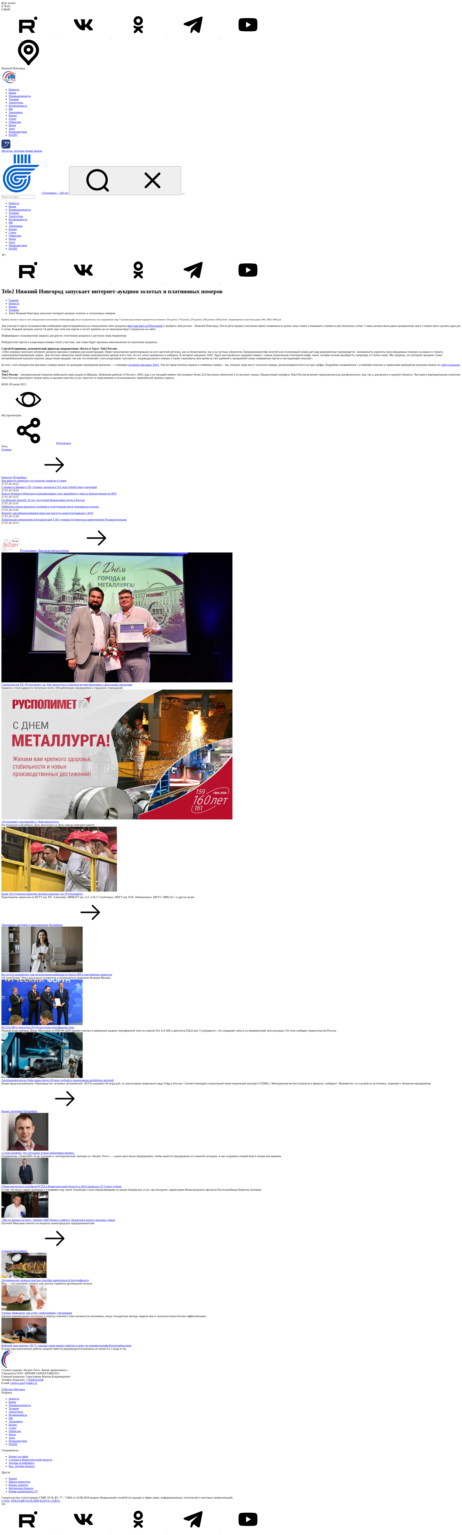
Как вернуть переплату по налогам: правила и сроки (33, 480)
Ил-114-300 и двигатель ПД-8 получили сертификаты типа (37, 1027)
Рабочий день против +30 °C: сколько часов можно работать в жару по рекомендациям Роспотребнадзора (66, 1345)
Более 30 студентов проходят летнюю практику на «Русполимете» (42, 893)
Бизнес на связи (18, 1456)
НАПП (13, 135)
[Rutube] (28, 37)
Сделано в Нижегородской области (30, 1459)
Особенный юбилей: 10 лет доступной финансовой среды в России (43, 500)
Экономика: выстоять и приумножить (24, 924)
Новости (14, 89)
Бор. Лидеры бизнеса (22, 1466)
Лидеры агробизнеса (21, 1462)
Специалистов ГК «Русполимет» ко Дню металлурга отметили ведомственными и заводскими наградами (66, 684)
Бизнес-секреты (18, 1484)
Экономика (16, 112)
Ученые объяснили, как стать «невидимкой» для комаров (36, 1312)
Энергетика (16, 102)
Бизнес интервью (12, 1111)
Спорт (12, 118)
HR (11, 109)
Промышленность (20, 96)
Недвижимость (18, 105)
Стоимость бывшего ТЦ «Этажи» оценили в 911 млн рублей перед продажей (49, 487)
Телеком (14, 99)
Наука (12, 125)
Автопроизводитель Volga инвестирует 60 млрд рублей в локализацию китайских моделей (57, 1080)
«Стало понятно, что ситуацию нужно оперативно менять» (38, 1152)
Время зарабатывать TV (23, 1491)
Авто (12, 128)
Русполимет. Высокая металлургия (44, 550)
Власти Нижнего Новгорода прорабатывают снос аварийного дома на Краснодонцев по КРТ (59, 493)
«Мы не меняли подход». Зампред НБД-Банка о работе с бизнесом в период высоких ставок (58, 1220)
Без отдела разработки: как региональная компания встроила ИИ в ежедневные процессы (56, 974)
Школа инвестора (19, 1481)
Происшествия (18, 131)
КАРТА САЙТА (50, 1500)
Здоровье (7, 1251)
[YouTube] (248, 37)
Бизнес (13, 115)
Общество (15, 122)
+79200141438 (34, 1379)
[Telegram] (193, 37)
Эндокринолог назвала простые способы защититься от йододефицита (45, 1280)
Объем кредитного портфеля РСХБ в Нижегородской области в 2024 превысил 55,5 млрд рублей (61, 1186)
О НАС (5, 1500)
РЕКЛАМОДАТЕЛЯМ (25, 1500)
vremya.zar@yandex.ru (23, 1383)
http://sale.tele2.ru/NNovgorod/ (145, 325)
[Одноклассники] (138, 37)
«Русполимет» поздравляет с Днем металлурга (30, 821)
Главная (13, 300)
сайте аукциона (450, 364)
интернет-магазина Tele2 (143, 364)
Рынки (13, 1478)
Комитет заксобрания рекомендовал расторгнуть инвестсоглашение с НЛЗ (47, 513)
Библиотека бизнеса (21, 1488)
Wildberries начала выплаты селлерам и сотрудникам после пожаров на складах (50, 506)
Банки (12, 92)
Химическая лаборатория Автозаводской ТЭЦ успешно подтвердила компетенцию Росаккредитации (64, 519)
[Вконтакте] (83, 37)
